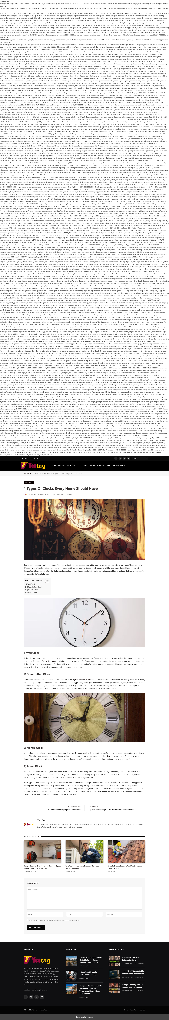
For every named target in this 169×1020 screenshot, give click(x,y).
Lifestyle (82, 466)
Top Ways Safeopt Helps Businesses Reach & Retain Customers (111, 809)
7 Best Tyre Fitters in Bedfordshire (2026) (88, 973)
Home (126, 1010)
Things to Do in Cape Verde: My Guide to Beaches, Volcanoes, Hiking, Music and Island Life (90, 990)
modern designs (106, 756)
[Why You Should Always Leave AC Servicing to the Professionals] (84, 851)
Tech (122, 466)
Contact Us (34, 458)
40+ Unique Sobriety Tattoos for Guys (130, 958)
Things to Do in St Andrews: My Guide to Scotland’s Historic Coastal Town (90, 960)
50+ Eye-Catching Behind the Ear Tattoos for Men (132, 986)
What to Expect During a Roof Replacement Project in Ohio (125, 867)
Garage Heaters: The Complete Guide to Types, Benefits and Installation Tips (42, 867)
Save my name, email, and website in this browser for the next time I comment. (55, 920)
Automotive (58, 466)
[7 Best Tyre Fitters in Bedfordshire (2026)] (71, 975)
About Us (25, 458)
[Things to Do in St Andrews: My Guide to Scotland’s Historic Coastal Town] (71, 961)
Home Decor (28, 482)
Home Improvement (100, 466)
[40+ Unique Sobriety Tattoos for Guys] (114, 961)
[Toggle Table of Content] (46, 581)
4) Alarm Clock (31, 592)
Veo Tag (33, 494)
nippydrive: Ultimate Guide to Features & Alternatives (133, 972)
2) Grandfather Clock (34, 587)
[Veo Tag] (34, 466)
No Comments (58, 494)
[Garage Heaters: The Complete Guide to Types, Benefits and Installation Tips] (42, 851)
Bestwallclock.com (49, 661)
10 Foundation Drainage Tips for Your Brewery (63, 809)
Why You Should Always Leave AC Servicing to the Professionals (84, 867)
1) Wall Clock (30, 584)
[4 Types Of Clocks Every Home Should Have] (84, 529)
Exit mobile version (84, 1017)
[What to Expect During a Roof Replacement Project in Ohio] (126, 851)
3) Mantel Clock (32, 590)
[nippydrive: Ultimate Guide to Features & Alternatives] (114, 974)
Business (70, 466)
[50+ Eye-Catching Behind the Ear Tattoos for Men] (114, 988)
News (116, 466)
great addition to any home (85, 680)
